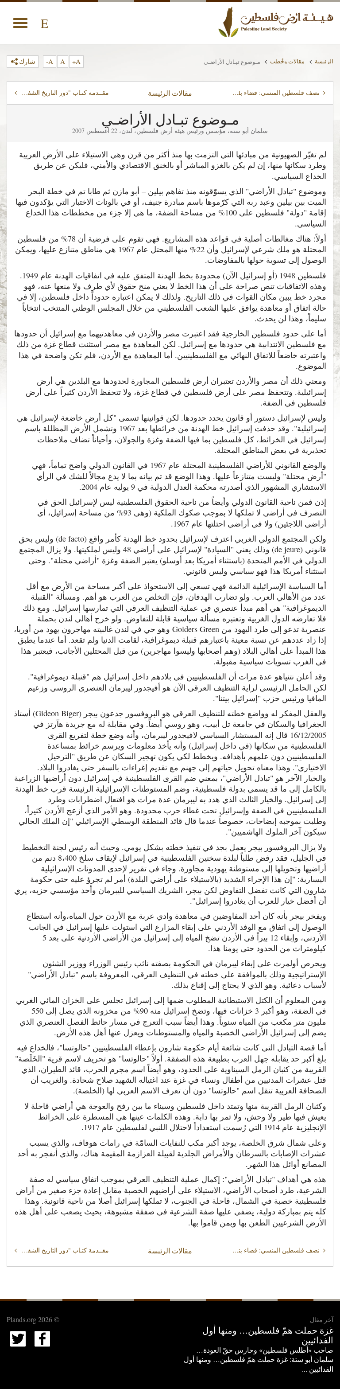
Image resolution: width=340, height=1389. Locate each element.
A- (49, 61)
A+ (76, 61)
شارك (27, 61)
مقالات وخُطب (287, 61)
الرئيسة (324, 61)
